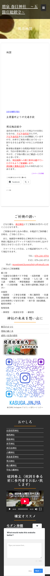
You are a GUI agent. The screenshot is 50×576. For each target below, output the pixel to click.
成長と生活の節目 (9, 335)
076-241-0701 (42, 256)
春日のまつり (7, 326)
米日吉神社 (11, 448)
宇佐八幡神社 (12, 469)
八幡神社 (10, 452)
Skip (30, 571)
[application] (25, 501)
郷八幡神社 (11, 465)
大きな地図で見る (13, 111)
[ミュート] (36, 509)
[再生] (9, 509)
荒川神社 (10, 461)
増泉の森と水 (7, 331)
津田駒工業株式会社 (15, 166)
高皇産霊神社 (12, 456)
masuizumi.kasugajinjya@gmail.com (30, 264)
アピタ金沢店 (23, 134)
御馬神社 (10, 434)
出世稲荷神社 (12, 430)
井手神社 (10, 443)
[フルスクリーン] (40, 509)
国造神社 (10, 439)
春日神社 (19, 224)
